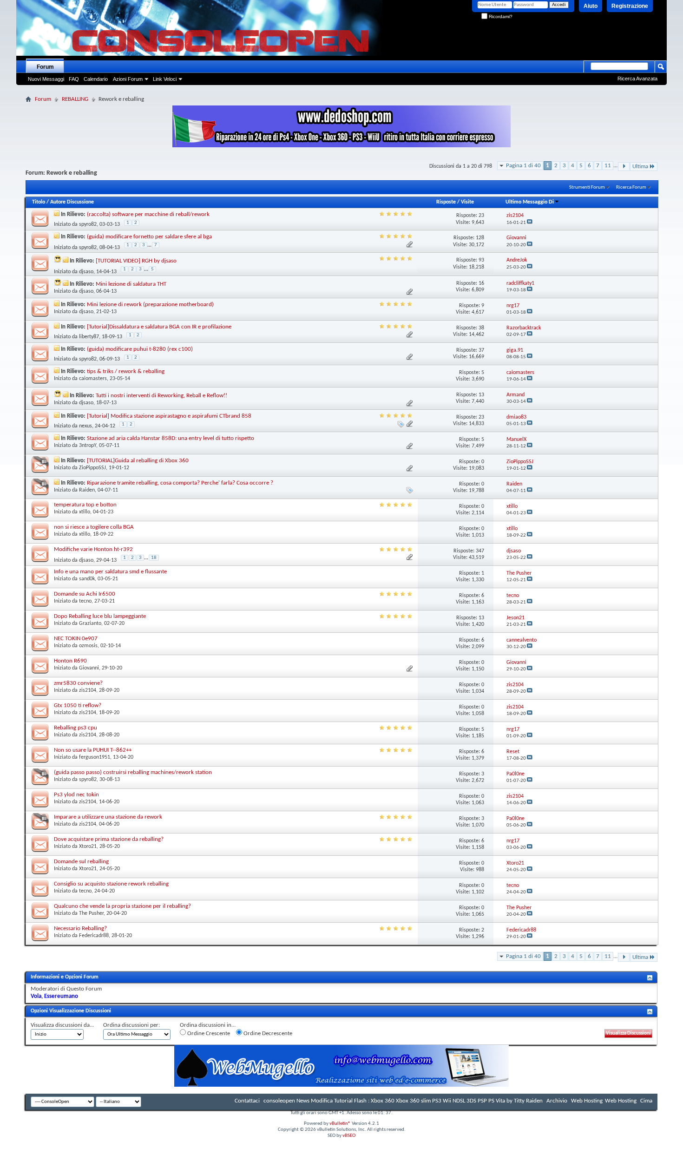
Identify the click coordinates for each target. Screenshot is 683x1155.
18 (154, 557)
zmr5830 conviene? (78, 683)
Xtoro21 (88, 846)
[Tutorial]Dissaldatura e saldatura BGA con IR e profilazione (159, 327)
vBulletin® (340, 1123)
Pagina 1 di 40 (523, 166)
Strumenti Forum (587, 187)
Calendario (96, 79)
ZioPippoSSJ (92, 468)
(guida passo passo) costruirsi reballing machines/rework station (133, 772)
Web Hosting (587, 1101)
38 (481, 328)
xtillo (84, 512)
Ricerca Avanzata (637, 78)
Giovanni (89, 668)
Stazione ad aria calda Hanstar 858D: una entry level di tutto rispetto (170, 438)
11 (607, 166)
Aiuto (591, 6)
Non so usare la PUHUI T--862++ (92, 750)
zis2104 (87, 690)
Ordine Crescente (208, 1033)
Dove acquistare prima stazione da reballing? (109, 839)
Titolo (38, 202)
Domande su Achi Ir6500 (84, 594)
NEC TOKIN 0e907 (76, 639)
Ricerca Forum (631, 187)
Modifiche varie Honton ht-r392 (93, 549)
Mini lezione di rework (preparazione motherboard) (150, 305)
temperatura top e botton (85, 505)
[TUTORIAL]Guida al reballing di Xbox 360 (138, 461)
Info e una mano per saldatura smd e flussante (110, 572)
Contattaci (247, 1101)
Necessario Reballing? (80, 928)
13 (481, 395)
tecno (85, 601)
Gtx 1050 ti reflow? (77, 705)
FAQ (74, 79)
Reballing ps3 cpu (75, 728)
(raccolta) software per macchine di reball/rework (148, 214)
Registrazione (629, 6)
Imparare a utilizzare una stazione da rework (108, 817)
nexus (85, 426)
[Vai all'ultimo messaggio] (529, 222)
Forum (45, 67)
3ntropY (87, 445)
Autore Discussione (72, 202)
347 (480, 551)
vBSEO (348, 1135)
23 (481, 215)
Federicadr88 (94, 935)
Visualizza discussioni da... (62, 1025)
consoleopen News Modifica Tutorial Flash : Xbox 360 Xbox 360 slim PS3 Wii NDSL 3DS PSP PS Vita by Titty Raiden (403, 1101)
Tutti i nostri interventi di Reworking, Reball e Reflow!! (161, 396)
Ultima (640, 167)
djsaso (86, 272)
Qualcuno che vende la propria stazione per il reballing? (122, 906)
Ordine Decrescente (267, 1033)
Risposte (446, 202)
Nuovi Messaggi (46, 79)
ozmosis (88, 646)
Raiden (87, 490)
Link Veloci (165, 79)
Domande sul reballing (81, 862)
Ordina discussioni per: (131, 1025)
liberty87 (89, 337)
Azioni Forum (128, 79)
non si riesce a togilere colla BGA (94, 527)
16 (481, 283)
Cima (646, 1101)
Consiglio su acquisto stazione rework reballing (111, 884)
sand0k (87, 579)
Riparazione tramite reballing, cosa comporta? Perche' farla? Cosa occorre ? (180, 483)
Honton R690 (70, 661)
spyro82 (88, 224)
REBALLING (75, 99)
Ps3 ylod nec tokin (76, 795)
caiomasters (93, 378)
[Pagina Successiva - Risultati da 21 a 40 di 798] (624, 166)
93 (481, 260)
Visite (467, 202)
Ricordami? (499, 16)
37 (481, 350)
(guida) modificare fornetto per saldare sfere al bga (149, 237)
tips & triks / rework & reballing (125, 371)
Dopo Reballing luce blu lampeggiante (100, 616)
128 (480, 238)
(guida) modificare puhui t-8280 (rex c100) (140, 349)
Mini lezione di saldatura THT (131, 284)
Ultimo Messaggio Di (530, 202)
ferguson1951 (94, 757)
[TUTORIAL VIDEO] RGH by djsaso (136, 261)
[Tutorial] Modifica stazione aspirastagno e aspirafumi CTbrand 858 (169, 416)
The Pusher (91, 913)
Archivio (556, 1101)
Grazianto (90, 623)
